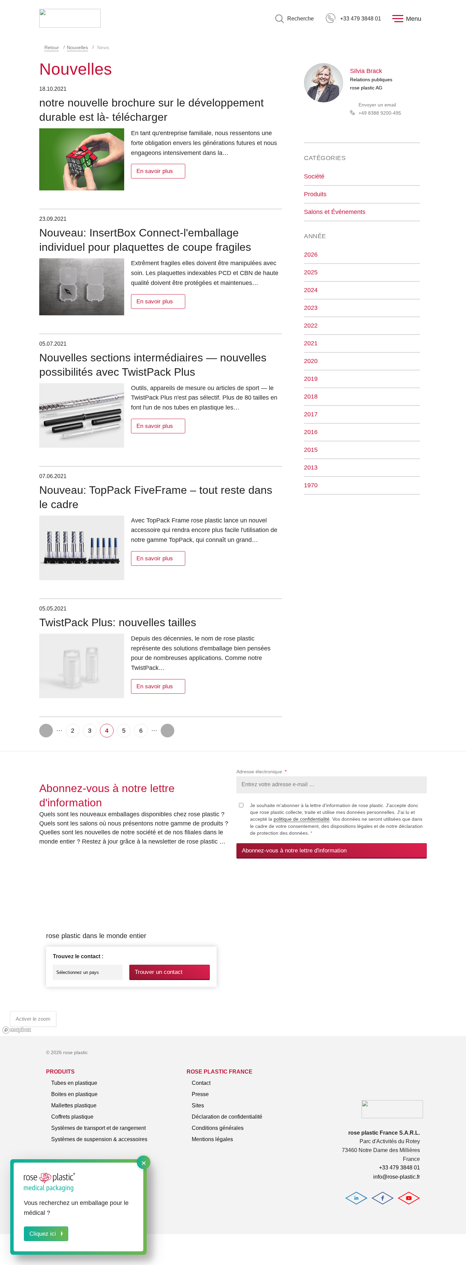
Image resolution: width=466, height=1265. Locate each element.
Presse (200, 1094)
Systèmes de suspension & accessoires (99, 1139)
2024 (311, 290)
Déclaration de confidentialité (227, 1117)
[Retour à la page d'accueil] (70, 19)
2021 (311, 343)
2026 (311, 254)
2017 (311, 414)
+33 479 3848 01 (360, 18)
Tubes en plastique (74, 1083)
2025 (311, 272)
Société (314, 176)
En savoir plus (154, 171)
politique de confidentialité (302, 819)
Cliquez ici (42, 1234)
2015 (311, 449)
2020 (311, 361)
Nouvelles (77, 47)
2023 (311, 307)
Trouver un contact (159, 972)
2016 (311, 432)
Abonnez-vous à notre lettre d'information (294, 850)
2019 (311, 378)
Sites (198, 1105)
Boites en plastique (74, 1094)
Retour (51, 47)
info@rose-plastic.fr (396, 1177)
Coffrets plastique (72, 1117)
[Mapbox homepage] (16, 1030)
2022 (311, 325)
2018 (311, 396)
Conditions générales (218, 1128)
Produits (315, 194)
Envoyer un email (377, 104)
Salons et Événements (334, 212)
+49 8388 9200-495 (380, 113)
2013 (311, 467)
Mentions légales (212, 1139)
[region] (233, 955)
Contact (201, 1083)
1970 (311, 485)
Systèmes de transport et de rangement (98, 1128)
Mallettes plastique (74, 1105)
